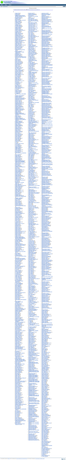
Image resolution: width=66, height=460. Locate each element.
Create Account (5, 6)
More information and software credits (39, 458)
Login (1, 6)
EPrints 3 (9, 458)
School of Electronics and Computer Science (21, 458)
